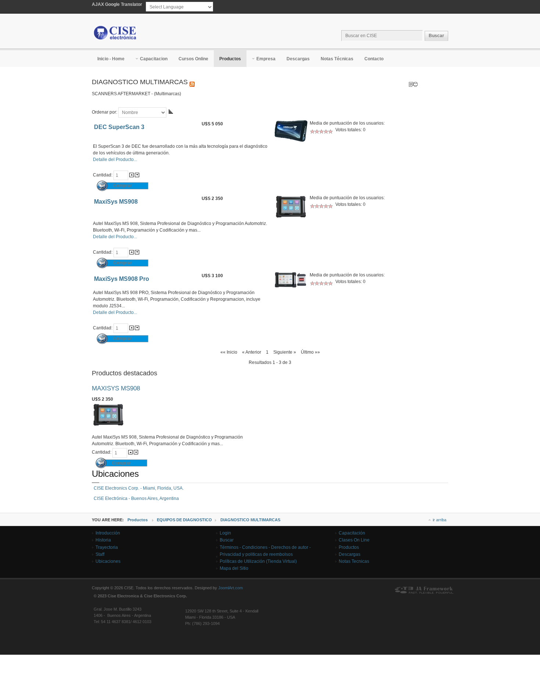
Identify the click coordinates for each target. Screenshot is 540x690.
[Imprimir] (415, 83)
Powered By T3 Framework (424, 590)
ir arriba (439, 520)
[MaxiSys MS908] (108, 425)
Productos (137, 520)
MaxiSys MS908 (116, 202)
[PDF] (411, 83)
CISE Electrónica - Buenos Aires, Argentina (136, 498)
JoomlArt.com (230, 588)
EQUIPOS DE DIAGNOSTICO (184, 520)
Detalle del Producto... (115, 159)
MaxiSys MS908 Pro (121, 279)
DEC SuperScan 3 (119, 127)
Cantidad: (103, 175)
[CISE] (115, 32)
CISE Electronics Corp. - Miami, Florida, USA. (139, 488)
